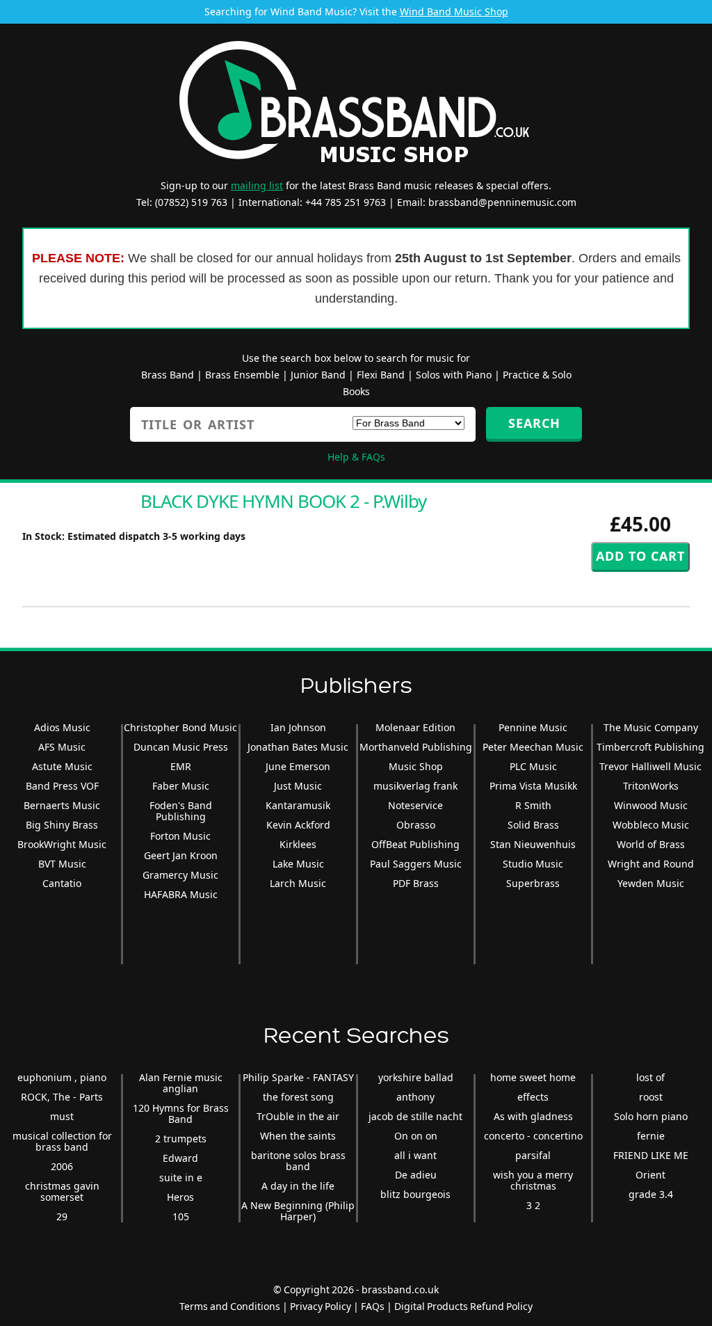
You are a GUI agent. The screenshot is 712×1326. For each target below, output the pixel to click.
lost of (650, 1077)
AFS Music (62, 746)
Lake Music (298, 863)
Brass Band (167, 374)
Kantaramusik (298, 805)
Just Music (298, 785)
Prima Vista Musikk (533, 785)
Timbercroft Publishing (650, 746)
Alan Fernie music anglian (180, 1083)
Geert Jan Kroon (181, 855)
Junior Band (318, 374)
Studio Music (533, 863)
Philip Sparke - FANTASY (298, 1077)
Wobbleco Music (651, 824)
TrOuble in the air (298, 1116)
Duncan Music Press (181, 746)
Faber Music (180, 785)
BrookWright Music (61, 844)
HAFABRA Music (181, 894)
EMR (180, 766)
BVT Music (62, 863)
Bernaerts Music (62, 805)
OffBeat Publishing (415, 844)
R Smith (533, 805)
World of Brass (651, 844)
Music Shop (416, 766)
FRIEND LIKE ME (650, 1155)
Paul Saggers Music (416, 863)
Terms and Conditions (229, 1306)
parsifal (533, 1155)
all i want (415, 1155)
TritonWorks (651, 785)
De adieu (416, 1174)
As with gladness (533, 1116)
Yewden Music (650, 883)
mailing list (257, 185)
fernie (651, 1135)
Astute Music (62, 766)
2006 (62, 1166)
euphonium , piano (61, 1077)
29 (61, 1216)
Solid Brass (533, 824)
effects (533, 1096)
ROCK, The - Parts (62, 1096)
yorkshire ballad (415, 1077)
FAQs (373, 1306)
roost (651, 1096)
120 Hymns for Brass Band (181, 1113)
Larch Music (298, 883)
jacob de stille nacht (415, 1116)
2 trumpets (181, 1138)
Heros (180, 1197)
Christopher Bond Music (180, 727)
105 (180, 1216)
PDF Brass (416, 883)
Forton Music (180, 835)
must (62, 1116)
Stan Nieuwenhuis (533, 844)
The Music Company (651, 727)
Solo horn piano (651, 1116)
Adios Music (62, 727)
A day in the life (297, 1185)
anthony (415, 1096)
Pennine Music (533, 727)
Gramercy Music (180, 874)
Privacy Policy (320, 1306)
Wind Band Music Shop (454, 11)
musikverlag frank (415, 785)
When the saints (298, 1135)
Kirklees (298, 844)
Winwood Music (651, 805)
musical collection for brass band (62, 1141)
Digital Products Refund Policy (463, 1306)
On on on (415, 1135)
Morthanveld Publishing (415, 746)
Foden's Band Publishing (180, 811)
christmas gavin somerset (62, 1191)
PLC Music (533, 766)
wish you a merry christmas (533, 1180)
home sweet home (533, 1077)
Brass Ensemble (242, 374)
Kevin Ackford (298, 824)
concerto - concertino (533, 1135)
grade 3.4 (651, 1194)
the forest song (298, 1096)
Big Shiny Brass (62, 824)
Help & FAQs (356, 456)
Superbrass (533, 883)
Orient (650, 1174)
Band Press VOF (62, 785)
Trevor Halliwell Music (650, 766)
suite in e (180, 1177)
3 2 (533, 1205)
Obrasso (415, 824)
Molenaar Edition (415, 727)
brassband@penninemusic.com (502, 202)
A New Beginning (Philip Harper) (298, 1211)
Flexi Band (381, 374)
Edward (180, 1158)
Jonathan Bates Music (298, 746)
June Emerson (298, 766)
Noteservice (415, 805)
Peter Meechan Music (533, 746)
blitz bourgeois (415, 1194)
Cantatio (61, 883)
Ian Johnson (298, 727)
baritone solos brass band (298, 1161)
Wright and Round (651, 863)
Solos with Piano (454, 374)
